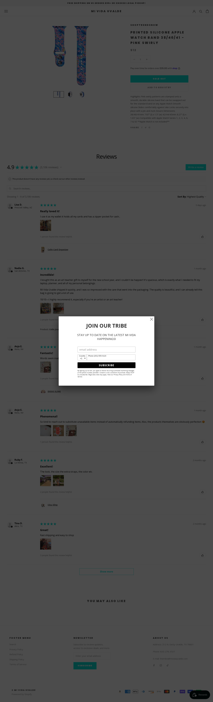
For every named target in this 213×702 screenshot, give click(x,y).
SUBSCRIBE (106, 365)
